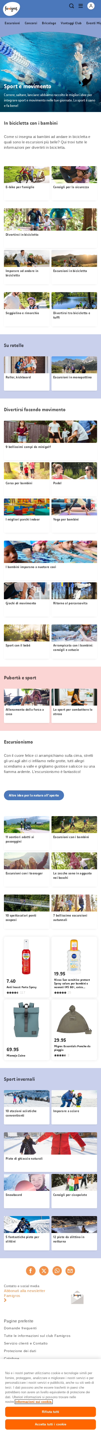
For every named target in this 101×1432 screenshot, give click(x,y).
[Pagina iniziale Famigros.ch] (11, 9)
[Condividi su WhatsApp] (57, 1270)
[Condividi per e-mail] (70, 1270)
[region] (50, 1395)
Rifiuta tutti (50, 1412)
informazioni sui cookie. (33, 1402)
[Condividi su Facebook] (30, 1270)
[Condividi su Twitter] (44, 1270)
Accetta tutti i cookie (50, 1424)
